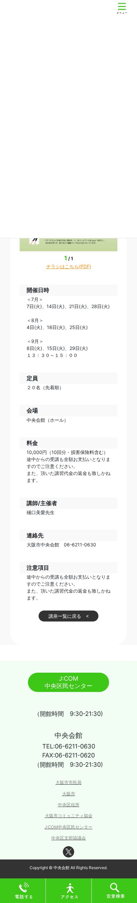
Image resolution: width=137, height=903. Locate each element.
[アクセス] (70, 890)
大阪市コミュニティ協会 (68, 815)
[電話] (24, 890)
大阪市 (68, 793)
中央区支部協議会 (68, 838)
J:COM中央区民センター (68, 827)
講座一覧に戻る (65, 616)
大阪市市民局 (68, 782)
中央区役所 (68, 804)
